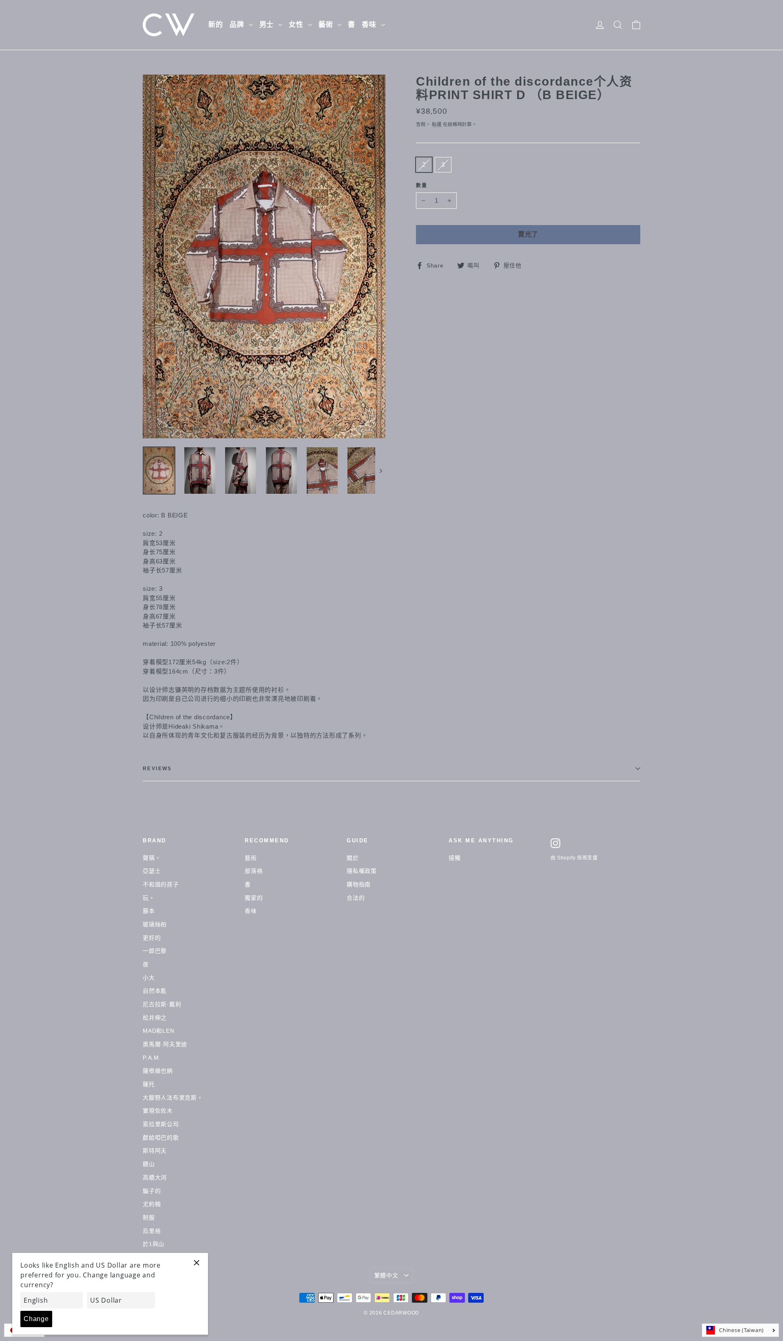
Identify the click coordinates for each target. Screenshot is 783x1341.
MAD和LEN (158, 1030)
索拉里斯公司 (161, 1124)
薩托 (149, 1084)
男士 (267, 25)
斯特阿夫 (155, 1150)
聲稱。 (152, 858)
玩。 (149, 898)
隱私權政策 (362, 871)
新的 (215, 25)
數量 (422, 185)
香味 (370, 25)
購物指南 (359, 884)
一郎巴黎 (155, 951)
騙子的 (152, 1191)
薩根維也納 (158, 1070)
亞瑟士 (152, 871)
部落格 (254, 871)
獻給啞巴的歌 (161, 1137)
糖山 (149, 1164)
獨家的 (254, 898)
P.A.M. (152, 1057)
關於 (353, 858)
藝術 (327, 25)
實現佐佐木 (158, 1110)
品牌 (238, 25)
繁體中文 (386, 1275)
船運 (437, 124)
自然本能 (155, 991)
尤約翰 (152, 1204)
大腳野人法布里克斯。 (173, 1097)
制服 (149, 1217)
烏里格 (152, 1231)
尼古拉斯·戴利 (162, 1004)
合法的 (356, 898)
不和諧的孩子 (161, 884)
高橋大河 (155, 1177)
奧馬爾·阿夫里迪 (165, 1044)
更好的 (152, 938)
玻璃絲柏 (155, 924)
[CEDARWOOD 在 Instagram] (555, 843)
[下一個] (380, 470)
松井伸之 (155, 1017)
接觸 (455, 858)
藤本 (149, 911)
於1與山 (153, 1244)
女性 (297, 25)
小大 (149, 977)
